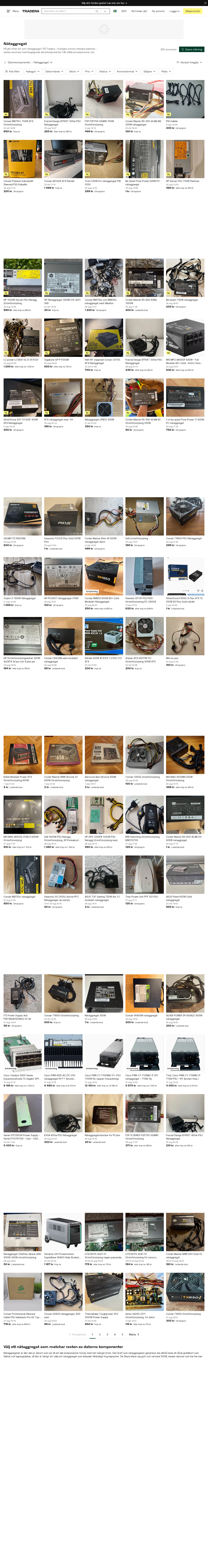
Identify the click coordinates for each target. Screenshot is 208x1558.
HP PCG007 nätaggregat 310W (61, 598)
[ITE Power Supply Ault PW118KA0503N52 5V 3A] (23, 993)
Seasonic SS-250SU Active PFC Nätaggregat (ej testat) (61, 898)
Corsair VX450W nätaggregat (141, 1015)
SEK (123, 11)
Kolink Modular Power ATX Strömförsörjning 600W (18, 779)
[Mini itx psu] (185, 636)
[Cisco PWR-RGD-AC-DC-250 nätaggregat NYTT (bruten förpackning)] (63, 1053)
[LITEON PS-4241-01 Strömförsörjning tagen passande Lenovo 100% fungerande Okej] (104, 1232)
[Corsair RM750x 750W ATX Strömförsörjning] (23, 99)
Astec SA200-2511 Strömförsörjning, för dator (140, 1315)
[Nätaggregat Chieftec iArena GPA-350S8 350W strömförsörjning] (23, 1232)
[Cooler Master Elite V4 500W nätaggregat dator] (104, 516)
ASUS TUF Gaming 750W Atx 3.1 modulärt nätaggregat (102, 898)
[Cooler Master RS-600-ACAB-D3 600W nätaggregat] (185, 815)
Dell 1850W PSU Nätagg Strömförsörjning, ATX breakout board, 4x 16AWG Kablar (61, 838)
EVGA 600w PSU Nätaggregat (60, 1135)
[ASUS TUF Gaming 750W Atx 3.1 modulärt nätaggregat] (104, 875)
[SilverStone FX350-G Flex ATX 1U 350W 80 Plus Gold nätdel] (185, 576)
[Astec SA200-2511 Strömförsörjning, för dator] (144, 1292)
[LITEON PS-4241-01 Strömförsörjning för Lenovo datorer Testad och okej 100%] (144, 1232)
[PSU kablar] (185, 99)
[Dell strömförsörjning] (144, 516)
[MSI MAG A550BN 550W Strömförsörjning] (185, 755)
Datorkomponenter (19, 62)
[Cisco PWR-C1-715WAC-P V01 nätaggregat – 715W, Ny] (144, 1053)
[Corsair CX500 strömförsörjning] (144, 755)
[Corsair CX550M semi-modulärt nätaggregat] (63, 636)
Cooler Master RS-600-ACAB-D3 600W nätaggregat (184, 838)
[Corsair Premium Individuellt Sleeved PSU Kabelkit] (23, 159)
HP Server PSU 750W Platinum (182, 181)
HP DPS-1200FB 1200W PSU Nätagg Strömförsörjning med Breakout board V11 (101, 838)
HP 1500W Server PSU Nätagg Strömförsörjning (20, 301)
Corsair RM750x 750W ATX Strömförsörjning (18, 123)
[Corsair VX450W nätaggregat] (144, 993)
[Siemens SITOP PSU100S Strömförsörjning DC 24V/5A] (144, 576)
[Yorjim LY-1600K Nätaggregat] (23, 576)
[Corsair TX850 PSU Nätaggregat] (185, 516)
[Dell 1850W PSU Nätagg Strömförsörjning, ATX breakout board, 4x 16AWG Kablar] (63, 815)
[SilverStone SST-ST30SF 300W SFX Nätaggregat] (23, 397)
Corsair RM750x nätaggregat (19, 896)
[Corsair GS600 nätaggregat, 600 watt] (63, 1292)
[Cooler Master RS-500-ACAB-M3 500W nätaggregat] (144, 99)
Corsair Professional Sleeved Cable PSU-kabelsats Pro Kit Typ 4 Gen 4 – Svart (22, 1315)
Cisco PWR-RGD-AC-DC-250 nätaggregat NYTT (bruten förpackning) (59, 1077)
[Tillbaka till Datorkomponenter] (5, 62)
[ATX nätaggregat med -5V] (63, 397)
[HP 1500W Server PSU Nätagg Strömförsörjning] (23, 278)
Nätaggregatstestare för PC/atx (102, 1135)
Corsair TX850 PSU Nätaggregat (184, 538)
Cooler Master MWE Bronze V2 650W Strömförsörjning (61, 779)
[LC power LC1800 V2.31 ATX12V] (23, 338)
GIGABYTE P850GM (14, 538)
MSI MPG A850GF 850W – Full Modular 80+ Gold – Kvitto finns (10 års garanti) (183, 361)
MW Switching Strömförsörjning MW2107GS (142, 838)
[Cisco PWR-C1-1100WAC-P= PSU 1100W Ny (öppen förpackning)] (104, 1053)
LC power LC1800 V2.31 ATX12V (21, 359)
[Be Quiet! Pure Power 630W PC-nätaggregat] (144, 159)
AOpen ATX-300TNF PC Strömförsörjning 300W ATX (140, 660)
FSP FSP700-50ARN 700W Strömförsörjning (99, 123)
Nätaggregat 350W (95, 1015)
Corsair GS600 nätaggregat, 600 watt (62, 1315)
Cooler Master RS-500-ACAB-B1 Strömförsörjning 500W (143, 421)
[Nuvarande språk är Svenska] (115, 11)
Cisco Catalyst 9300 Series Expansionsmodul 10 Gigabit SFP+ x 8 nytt (22, 1077)
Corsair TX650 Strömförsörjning (61, 1015)
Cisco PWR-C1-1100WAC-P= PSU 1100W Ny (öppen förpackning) (103, 1077)
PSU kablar (172, 121)
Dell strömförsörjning (136, 538)
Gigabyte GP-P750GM (56, 359)
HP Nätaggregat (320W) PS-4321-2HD (62, 301)
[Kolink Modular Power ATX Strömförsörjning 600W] (23, 755)
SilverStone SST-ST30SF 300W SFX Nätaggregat (21, 421)
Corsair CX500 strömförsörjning (142, 777)
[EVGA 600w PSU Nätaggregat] (63, 1113)
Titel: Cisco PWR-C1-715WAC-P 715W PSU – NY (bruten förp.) (183, 1077)
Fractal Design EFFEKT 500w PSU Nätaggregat (62, 123)
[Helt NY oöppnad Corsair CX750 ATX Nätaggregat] (104, 338)
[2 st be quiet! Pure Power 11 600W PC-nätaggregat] (185, 397)
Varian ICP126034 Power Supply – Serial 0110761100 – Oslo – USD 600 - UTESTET (22, 1137)
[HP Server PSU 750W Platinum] (185, 159)
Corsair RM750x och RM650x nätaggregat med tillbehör (101, 301)
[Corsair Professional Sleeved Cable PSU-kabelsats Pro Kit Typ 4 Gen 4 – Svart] (23, 1292)
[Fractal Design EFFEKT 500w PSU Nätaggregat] (63, 99)
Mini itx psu (172, 658)
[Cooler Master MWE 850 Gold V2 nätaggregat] (185, 1232)
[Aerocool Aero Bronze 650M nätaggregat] (104, 755)
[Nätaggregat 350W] (104, 993)
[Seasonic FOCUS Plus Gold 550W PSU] (63, 516)
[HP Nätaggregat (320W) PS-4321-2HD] (63, 278)
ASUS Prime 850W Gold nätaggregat (179, 898)
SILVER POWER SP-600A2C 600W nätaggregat (184, 1017)
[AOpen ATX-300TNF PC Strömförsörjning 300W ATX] (144, 636)
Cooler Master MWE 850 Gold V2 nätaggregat (184, 1256)
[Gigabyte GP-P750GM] (63, 338)
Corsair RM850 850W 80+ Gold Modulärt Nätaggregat (102, 600)
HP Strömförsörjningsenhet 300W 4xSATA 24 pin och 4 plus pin (22, 660)
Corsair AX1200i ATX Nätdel (59, 181)
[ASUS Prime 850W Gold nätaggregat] (185, 875)
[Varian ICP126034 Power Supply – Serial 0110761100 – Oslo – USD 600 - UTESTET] (23, 1113)
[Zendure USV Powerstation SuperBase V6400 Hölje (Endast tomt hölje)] (63, 1232)
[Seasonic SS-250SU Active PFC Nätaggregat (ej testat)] (63, 875)
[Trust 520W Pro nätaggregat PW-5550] (104, 159)
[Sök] (96, 11)
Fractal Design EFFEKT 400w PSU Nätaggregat (184, 1137)
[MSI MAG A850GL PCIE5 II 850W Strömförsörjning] (23, 815)
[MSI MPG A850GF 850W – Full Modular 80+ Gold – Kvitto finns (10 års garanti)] (185, 338)
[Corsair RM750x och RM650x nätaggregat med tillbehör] (104, 278)
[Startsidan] (30, 11)
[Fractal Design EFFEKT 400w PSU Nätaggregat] (185, 1113)
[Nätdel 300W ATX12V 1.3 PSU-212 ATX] (104, 636)
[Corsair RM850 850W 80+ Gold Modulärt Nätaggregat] (104, 576)
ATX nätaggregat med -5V (58, 419)
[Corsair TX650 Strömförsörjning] (63, 993)
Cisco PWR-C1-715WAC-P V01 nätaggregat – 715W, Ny (141, 1077)
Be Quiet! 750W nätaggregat (182, 299)
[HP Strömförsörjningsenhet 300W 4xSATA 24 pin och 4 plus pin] (23, 636)
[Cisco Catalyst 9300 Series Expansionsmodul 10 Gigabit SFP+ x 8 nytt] (23, 1053)
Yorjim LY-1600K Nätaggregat (20, 598)
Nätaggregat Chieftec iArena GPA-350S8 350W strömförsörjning (23, 1256)
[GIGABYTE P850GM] (23, 516)
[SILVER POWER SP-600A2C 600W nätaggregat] (185, 993)
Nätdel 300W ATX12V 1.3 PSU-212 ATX (103, 660)
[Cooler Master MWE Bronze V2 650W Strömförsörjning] (63, 755)
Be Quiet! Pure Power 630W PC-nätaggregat (143, 183)
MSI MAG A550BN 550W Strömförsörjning (179, 779)
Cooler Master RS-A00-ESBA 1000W (141, 301)
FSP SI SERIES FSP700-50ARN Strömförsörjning (141, 1137)
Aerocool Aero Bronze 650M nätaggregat (100, 779)
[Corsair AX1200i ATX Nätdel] (63, 159)
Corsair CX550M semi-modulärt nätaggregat (61, 660)
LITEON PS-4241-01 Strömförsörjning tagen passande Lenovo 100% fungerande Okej (103, 1256)
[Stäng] (205, 3)
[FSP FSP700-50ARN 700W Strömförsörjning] (104, 99)
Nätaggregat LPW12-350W (99, 419)
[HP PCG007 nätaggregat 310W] (63, 576)
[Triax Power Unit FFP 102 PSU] (144, 875)
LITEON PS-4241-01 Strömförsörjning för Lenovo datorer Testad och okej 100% (142, 1256)
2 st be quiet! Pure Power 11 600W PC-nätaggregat (185, 421)
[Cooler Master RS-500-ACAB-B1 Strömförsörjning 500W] (144, 397)
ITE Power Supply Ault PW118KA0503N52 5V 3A (17, 1017)
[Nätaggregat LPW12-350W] (104, 397)
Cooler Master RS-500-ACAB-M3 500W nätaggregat (143, 123)
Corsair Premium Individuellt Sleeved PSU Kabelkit (18, 183)
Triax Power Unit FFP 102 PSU (141, 896)
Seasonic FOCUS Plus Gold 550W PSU (62, 540)
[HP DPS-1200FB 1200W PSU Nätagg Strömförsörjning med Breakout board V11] (104, 815)
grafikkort (188, 1353)
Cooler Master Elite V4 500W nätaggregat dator (101, 540)
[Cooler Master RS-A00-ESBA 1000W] (144, 278)
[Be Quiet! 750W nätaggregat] (185, 278)
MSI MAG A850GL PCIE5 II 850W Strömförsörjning (21, 838)
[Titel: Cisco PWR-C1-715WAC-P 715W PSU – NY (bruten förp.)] (185, 1053)
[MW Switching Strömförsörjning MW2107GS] (144, 815)
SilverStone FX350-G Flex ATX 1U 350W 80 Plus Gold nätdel (184, 600)
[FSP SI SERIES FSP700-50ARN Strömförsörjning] (144, 1113)
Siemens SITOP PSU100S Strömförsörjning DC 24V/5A (140, 600)
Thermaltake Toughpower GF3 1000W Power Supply (101, 1315)
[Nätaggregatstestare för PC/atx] (104, 1113)
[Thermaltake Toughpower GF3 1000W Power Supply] (104, 1292)
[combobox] (71, 11)
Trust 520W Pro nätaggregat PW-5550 (103, 183)
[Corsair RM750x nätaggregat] (23, 875)
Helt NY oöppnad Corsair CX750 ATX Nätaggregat (102, 361)
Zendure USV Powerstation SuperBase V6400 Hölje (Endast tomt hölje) (61, 1256)
